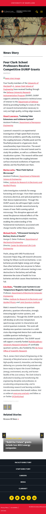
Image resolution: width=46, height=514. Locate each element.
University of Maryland (23, 3)
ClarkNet (23, 488)
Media (23, 482)
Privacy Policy (5, 507)
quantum (6, 73)
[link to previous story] (5, 407)
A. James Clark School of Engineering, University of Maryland (16, 8)
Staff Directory (23, 469)
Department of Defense (28, 101)
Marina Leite (9, 170)
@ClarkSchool (17, 396)
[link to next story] (9, 407)
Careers (23, 475)
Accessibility (14, 507)
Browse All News (10, 419)
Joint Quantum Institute (30, 302)
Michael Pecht (9, 233)
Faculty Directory (23, 462)
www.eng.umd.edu (21, 393)
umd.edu (3, 510)
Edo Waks (7, 286)
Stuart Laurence (10, 116)
